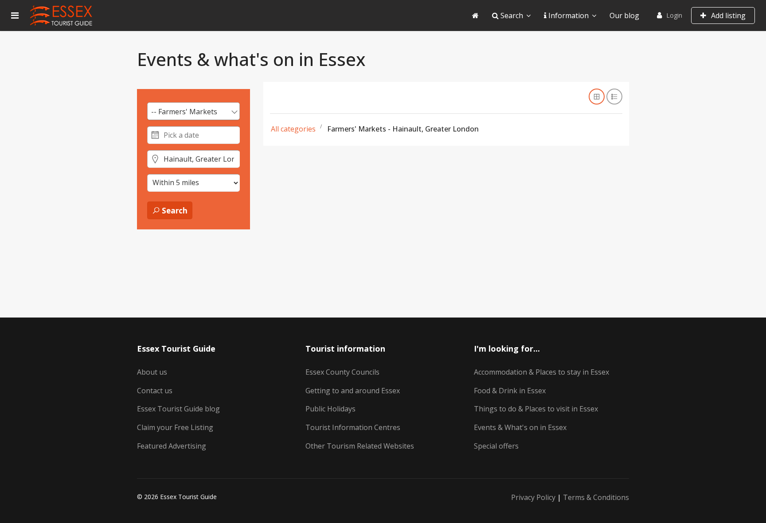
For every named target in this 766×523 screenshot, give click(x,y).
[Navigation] (15, 15)
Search (511, 15)
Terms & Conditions (596, 497)
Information (568, 15)
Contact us (154, 390)
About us (152, 372)
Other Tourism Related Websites (359, 446)
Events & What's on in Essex (520, 427)
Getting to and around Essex (352, 390)
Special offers (496, 446)
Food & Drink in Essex (510, 390)
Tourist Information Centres (352, 427)
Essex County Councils (342, 372)
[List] (614, 97)
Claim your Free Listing (175, 427)
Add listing (727, 15)
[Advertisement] (446, 236)
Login (674, 15)
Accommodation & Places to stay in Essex (541, 372)
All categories (293, 129)
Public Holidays (330, 409)
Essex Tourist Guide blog (178, 409)
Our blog (624, 15)
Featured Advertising (171, 446)
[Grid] (597, 97)
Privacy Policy (533, 497)
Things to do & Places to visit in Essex (536, 409)
